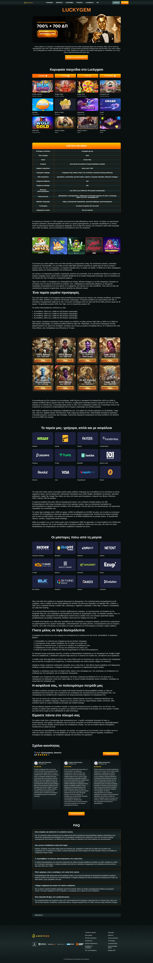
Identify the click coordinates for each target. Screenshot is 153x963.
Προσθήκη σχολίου (110, 753)
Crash (86, 75)
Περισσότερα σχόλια (76, 813)
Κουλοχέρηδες (108, 75)
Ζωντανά (64, 75)
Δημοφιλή (42, 75)
